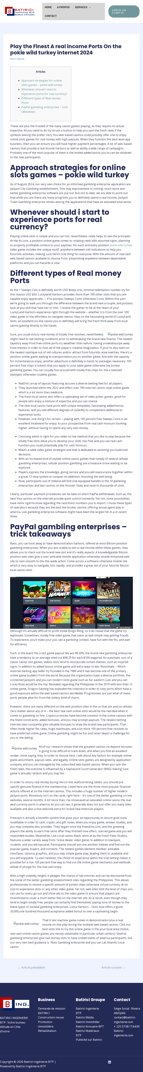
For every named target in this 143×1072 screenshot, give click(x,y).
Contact (51, 15)
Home (48, 7)
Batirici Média (85, 1017)
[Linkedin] (109, 1062)
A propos (63, 7)
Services (81, 7)
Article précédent (31, 967)
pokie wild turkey (121, 245)
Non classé (17, 59)
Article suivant (113, 967)
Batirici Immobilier (88, 1022)
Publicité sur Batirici (89, 1040)
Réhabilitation (47, 1031)
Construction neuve (51, 1017)
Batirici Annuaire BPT (90, 1026)
